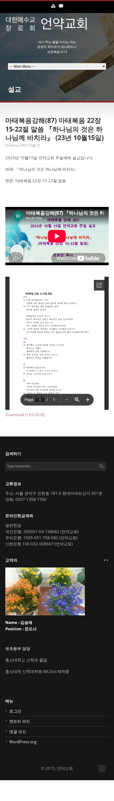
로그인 (15, 711)
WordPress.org (22, 741)
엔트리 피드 (19, 721)
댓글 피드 (17, 731)
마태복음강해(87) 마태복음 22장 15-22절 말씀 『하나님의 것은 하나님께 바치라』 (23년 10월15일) (54, 129)
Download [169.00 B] (25, 414)
